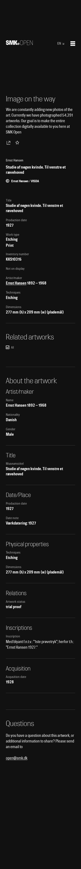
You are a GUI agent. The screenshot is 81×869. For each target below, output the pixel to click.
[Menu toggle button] (72, 43)
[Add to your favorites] (18, 142)
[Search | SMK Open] (19, 43)
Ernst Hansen (16, 283)
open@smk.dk (16, 758)
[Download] (9, 142)
